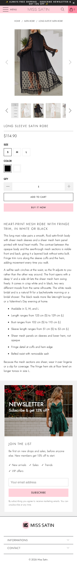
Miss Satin (43, 559)
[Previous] (7, 62)
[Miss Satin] (38, 9)
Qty (6, 179)
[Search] (64, 9)
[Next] (69, 62)
